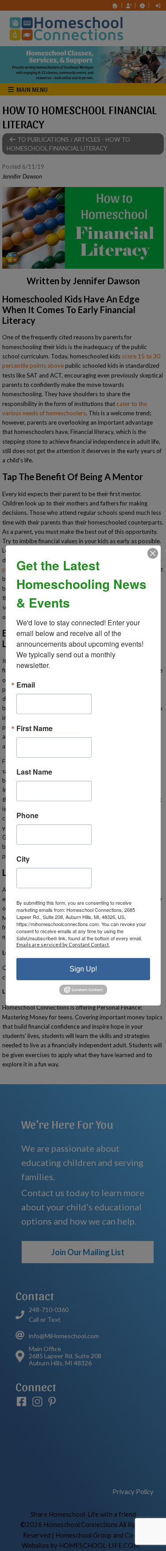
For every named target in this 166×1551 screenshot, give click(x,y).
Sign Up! (83, 969)
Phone (27, 815)
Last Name (34, 772)
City (23, 859)
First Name (34, 728)
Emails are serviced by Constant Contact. (63, 944)
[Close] (152, 553)
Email (25, 684)
